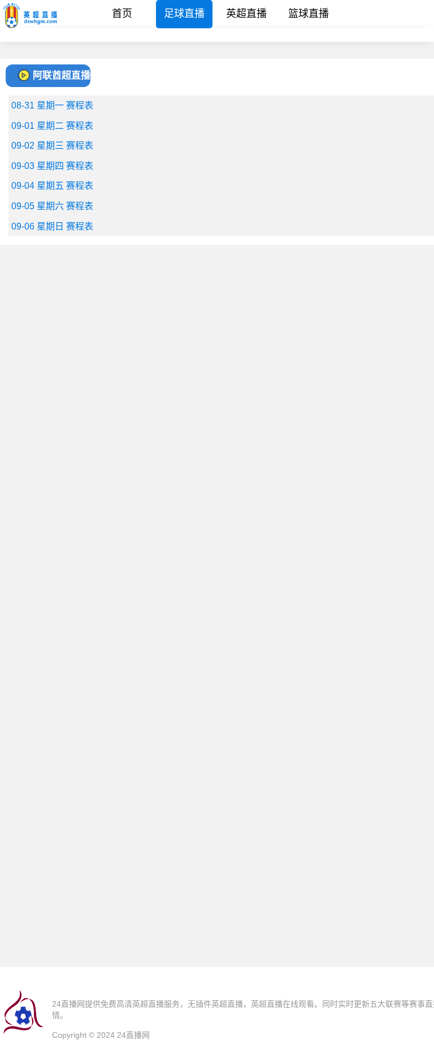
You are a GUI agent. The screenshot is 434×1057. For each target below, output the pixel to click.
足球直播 (184, 13)
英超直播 (246, 13)
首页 (122, 13)
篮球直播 (308, 13)
